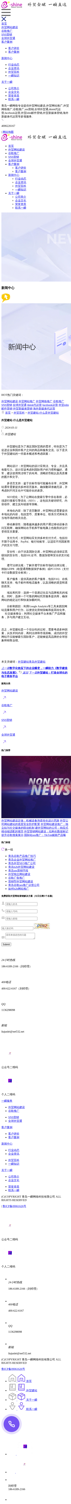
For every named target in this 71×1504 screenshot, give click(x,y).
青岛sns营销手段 (18, 870)
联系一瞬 (13, 99)
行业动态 (13, 64)
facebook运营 (50, 404)
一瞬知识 (13, 75)
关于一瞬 (6, 81)
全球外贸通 (8, 38)
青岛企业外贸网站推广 (22, 859)
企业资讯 (13, 68)
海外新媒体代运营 (44, 408)
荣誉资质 (13, 95)
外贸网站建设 (9, 27)
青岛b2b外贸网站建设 (21, 866)
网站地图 (8, 131)
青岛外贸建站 (37, 661)
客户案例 (6, 41)
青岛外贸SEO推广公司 (22, 863)
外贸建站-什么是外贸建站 (43, 412)
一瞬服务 (6, 1100)
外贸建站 (23, 661)
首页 (4, 23)
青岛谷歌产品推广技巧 (22, 856)
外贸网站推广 (27, 401)
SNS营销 (6, 34)
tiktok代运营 (34, 404)
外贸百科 (13, 71)
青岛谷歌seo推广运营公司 (23, 885)
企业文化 (13, 91)
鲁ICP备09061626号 (14, 1206)
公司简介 (13, 88)
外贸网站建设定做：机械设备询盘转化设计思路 (30, 820)
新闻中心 (6, 58)
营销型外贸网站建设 (20, 881)
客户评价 (13, 48)
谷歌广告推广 (16, 877)
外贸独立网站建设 (19, 874)
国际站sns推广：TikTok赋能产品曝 (45, 835)
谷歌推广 (6, 30)
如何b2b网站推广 (18, 888)
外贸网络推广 (44, 401)
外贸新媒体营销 (22, 408)
